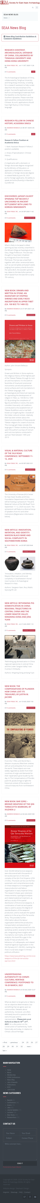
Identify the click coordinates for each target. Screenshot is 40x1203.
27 (36, 1042)
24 (23, 1042)
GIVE (9, 1087)
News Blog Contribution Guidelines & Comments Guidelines (20, 37)
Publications (11, 1085)
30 (13, 1046)
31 (17, 1046)
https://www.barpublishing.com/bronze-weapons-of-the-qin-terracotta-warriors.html (20, 958)
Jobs (33, 72)
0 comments (10, 72)
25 (27, 1042)
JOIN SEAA (11, 1090)
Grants (9, 1105)
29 (8, 1046)
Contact (27, 1192)
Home (5, 18)
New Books (31, 315)
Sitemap (14, 1192)
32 (22, 1046)
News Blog (10, 1080)
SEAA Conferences (13, 1077)
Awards (9, 1100)
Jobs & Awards (12, 1082)
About (9, 1072)
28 (4, 1047)
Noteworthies (30, 218)
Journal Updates (29, 552)
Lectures (10, 1112)
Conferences (30, 470)
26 (32, 1042)
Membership (11, 1075)
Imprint (6, 1192)
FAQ (20, 1192)
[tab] (20, 38)
